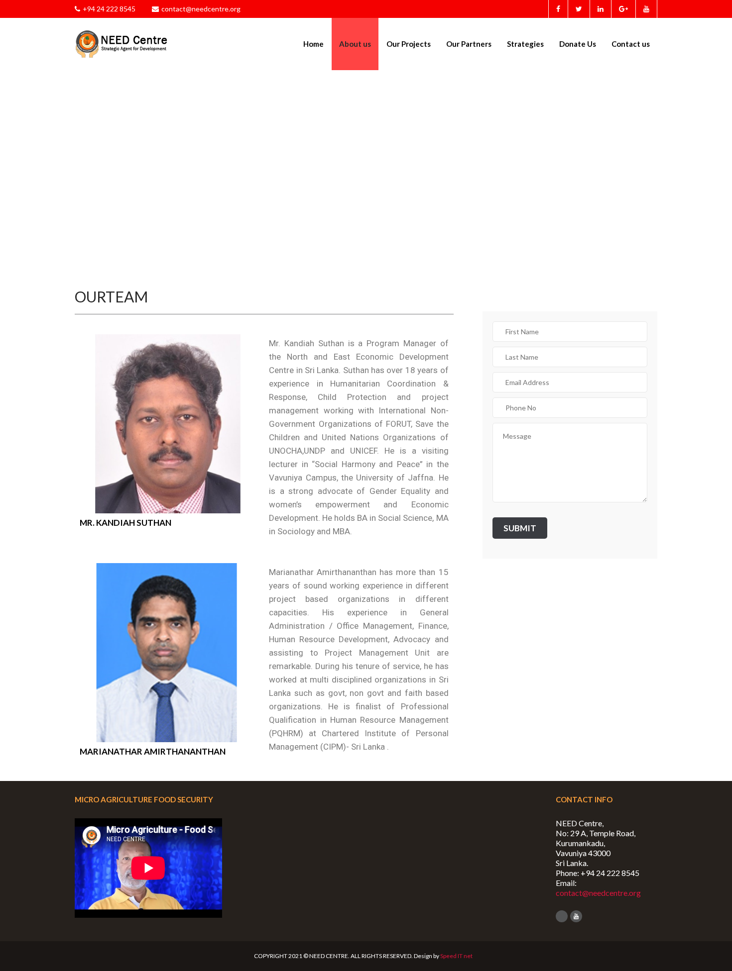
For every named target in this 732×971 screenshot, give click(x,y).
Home (313, 43)
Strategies (525, 43)
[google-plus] (623, 9)
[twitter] (579, 9)
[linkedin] (600, 9)
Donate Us (577, 43)
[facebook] (558, 9)
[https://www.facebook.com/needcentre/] (562, 916)
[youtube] (646, 9)
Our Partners (468, 43)
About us (355, 43)
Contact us (630, 43)
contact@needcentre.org (201, 8)
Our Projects (408, 43)
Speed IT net (456, 956)
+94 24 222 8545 (109, 8)
